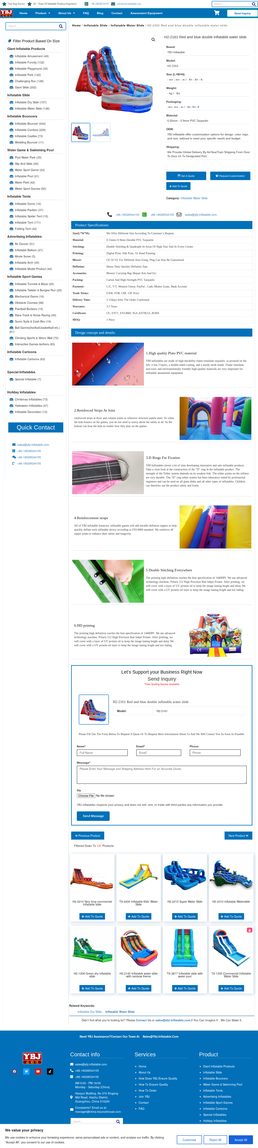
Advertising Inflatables (24, 236)
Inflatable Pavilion (29, 210)
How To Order (148, 1090)
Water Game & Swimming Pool (30, 150)
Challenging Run (29, 81)
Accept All (241, 1140)
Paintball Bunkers (29, 309)
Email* (140, 746)
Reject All (215, 1140)
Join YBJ (144, 1096)
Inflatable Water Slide (32, 108)
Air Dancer (24, 244)
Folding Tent (26, 229)
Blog (100, 13)
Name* (81, 746)
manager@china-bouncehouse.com (98, 1112)
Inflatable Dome (28, 204)
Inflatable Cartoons (21, 351)
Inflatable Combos (30, 130)
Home (23, 13)
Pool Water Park (28, 157)
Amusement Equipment (146, 13)
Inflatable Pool (27, 176)
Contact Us (143, 1020)
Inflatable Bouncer (30, 123)
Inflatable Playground (31, 68)
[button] (153, 39)
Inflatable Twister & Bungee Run (38, 290)
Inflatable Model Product (33, 269)
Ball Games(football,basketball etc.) (34, 330)
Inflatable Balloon (29, 250)
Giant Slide (25, 87)
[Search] (254, 4)
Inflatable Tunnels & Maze (34, 284)
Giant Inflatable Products (26, 48)
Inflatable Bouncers (22, 116)
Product (40, 13)
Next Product (237, 836)
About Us (64, 13)
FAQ (86, 13)
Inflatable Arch (27, 262)
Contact (116, 13)
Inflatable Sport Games (24, 276)
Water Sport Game (30, 170)
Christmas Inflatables (31, 399)
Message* (83, 762)
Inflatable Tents (19, 196)
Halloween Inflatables (31, 405)
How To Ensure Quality (153, 1084)
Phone (194, 746)
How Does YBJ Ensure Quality (158, 1078)
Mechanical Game (29, 296)
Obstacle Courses (29, 303)
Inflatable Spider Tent (31, 216)
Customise (189, 1140)
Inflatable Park (28, 75)
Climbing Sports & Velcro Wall (36, 338)
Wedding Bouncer (29, 142)
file (79, 790)
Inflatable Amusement (32, 56)
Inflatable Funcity (29, 62)
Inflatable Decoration (31, 412)
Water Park (25, 182)
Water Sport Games (30, 189)
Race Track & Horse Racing (35, 315)
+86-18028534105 (100, 3)
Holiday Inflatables (21, 392)
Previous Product (89, 836)
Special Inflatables (21, 372)
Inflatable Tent (28, 222)
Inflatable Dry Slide (31, 102)
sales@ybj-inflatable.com (129, 3)
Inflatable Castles (29, 136)
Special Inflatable (28, 379)
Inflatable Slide (18, 95)
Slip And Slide (26, 164)
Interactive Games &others (35, 344)
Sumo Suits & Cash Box (33, 321)
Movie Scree (25, 256)
